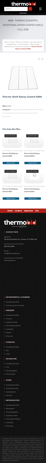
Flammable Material (13, 325)
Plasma (8, 332)
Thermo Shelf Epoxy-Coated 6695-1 (32, 154)
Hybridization (11, 392)
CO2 (7, 367)
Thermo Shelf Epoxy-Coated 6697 (10, 190)
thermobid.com (10, 260)
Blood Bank (10, 408)
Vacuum (9, 395)
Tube (8, 354)
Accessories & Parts (12, 302)
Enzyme (9, 319)
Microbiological (11, 370)
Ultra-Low (9, 336)
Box (7, 350)
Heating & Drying (12, 388)
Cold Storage (23, 44)
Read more (11, 163)
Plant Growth (10, 374)
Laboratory (10, 329)
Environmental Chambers (15, 305)
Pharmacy (9, 426)
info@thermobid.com (12, 253)
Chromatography (12, 412)
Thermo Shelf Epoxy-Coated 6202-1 (32, 190)
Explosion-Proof (11, 322)
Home (6, 42)
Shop (12, 42)
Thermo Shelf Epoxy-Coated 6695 (10, 154)
